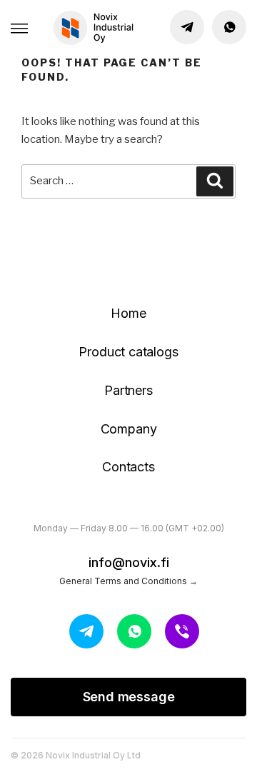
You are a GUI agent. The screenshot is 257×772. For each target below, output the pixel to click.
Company (129, 428)
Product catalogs (128, 351)
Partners (128, 390)
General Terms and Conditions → (128, 581)
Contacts (128, 466)
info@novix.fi (129, 562)
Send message (129, 696)
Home (128, 313)
